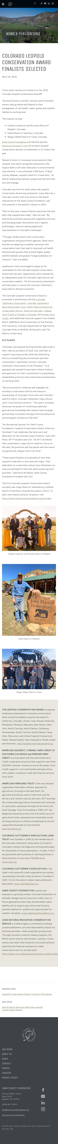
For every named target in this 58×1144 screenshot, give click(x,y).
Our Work (7, 1049)
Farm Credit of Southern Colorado (19, 314)
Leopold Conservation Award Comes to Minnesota (27, 994)
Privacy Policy (10, 1077)
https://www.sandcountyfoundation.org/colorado (26, 498)
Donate (6, 1068)
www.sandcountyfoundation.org (38, 913)
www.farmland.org (11, 828)
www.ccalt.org (9, 861)
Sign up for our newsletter (13, 1115)
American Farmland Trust (15, 145)
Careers (6, 1072)
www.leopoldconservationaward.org (35, 743)
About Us (7, 1054)
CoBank (48, 310)
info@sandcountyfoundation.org (15, 1109)
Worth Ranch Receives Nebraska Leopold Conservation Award (22, 1008)
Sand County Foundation (14, 141)
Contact (6, 1063)
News (5, 1058)
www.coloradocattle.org (26, 883)
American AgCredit (33, 310)
